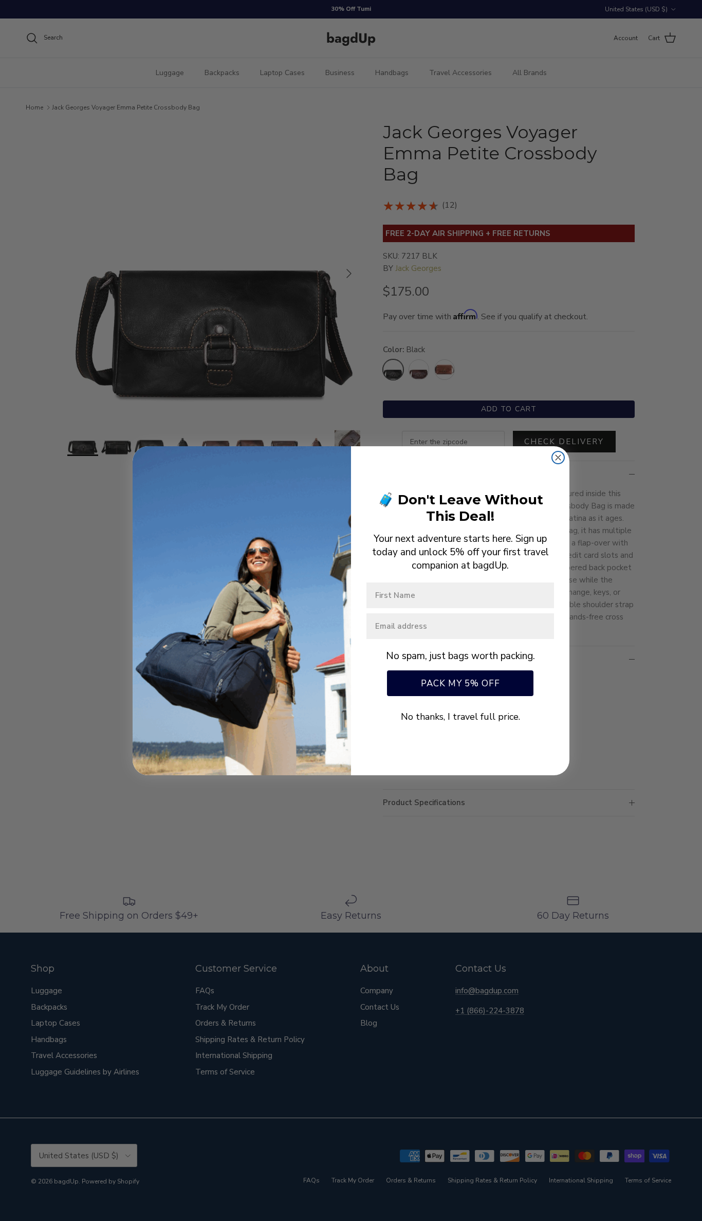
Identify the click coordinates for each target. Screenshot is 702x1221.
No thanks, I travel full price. (460, 716)
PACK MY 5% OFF (460, 683)
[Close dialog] (558, 457)
